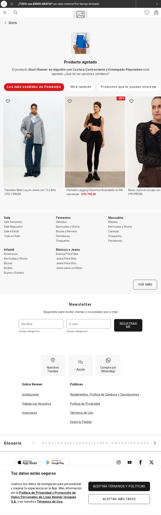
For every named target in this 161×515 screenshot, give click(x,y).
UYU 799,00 (88, 194)
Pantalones (63, 236)
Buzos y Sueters (14, 272)
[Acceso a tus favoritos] (147, 12)
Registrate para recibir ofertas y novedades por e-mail (80, 312)
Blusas (8, 263)
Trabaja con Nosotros (36, 404)
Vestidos (61, 222)
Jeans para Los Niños (69, 268)
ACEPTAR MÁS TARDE (119, 499)
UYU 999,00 (73, 194)
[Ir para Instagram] (118, 462)
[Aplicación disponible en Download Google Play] (56, 462)
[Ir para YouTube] (129, 462)
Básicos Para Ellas (67, 253)
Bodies (8, 268)
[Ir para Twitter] (151, 462)
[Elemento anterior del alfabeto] (36, 443)
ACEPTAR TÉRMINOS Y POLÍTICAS (119, 486)
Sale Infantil (11, 231)
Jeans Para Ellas (66, 258)
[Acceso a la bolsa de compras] (156, 12)
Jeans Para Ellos (66, 263)
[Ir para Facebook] (140, 462)
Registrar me (128, 325)
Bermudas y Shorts (68, 226)
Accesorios (11, 253)
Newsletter (80, 304)
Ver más (145, 284)
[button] (5, 22)
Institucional (30, 394)
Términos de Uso (81, 413)
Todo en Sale (12, 236)
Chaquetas (63, 240)
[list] (94, 443)
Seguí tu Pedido (81, 422)
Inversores (29, 413)
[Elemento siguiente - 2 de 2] (157, 4)
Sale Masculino (13, 226)
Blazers (113, 222)
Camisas (113, 231)
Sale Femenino (13, 222)
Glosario (13, 443)
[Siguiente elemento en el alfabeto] (152, 443)
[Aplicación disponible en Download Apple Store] (27, 462)
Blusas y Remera (66, 231)
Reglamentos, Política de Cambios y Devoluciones (104, 394)
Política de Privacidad (85, 404)
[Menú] (4, 12)
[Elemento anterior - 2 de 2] (4, 4)
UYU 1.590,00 (13, 194)
